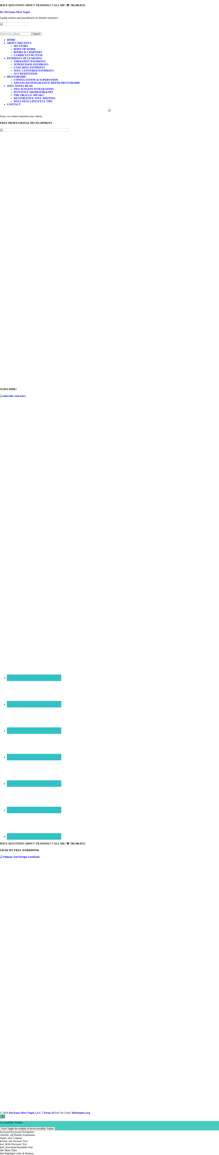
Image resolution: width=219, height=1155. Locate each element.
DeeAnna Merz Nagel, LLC (25, 1112)
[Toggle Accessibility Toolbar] (2, 1116)
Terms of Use (51, 1112)
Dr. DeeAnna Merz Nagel (15, 12)
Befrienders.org (81, 1112)
